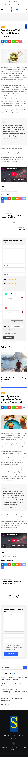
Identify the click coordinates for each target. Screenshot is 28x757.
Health (8, 190)
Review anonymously (10, 333)
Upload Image (6, 322)
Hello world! (21, 229)
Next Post (21, 227)
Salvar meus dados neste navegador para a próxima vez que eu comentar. (14, 647)
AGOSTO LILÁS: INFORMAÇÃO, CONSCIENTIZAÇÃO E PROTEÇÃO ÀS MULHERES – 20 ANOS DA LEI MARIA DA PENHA (14, 692)
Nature (3, 375)
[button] (23, 347)
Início (5, 735)
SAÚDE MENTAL (5, 704)
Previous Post (8, 213)
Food (3, 190)
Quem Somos (13, 735)
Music (14, 190)
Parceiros (21, 735)
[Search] (26, 9)
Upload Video (6, 326)
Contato (15, 738)
